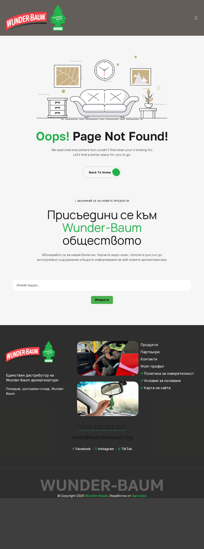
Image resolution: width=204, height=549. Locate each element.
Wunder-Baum (96, 496)
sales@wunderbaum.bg (102, 437)
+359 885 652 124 (102, 426)
